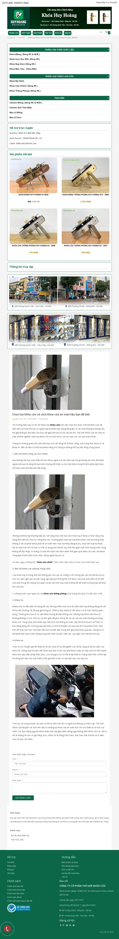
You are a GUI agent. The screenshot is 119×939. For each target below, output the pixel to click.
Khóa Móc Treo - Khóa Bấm (23, 69)
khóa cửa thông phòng (54, 593)
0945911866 (21, 2)
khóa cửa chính (44, 562)
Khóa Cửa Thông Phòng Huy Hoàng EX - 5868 (33, 245)
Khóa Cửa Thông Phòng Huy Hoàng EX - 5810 (85, 245)
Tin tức (48, 33)
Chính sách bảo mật (15, 886)
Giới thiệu (25, 33)
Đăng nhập (100, 2)
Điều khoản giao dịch (70, 866)
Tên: (15, 759)
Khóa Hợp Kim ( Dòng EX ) (23, 64)
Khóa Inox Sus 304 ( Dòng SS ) (25, 59)
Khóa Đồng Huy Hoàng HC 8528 (33, 194)
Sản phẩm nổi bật (21, 154)
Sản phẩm (37, 33)
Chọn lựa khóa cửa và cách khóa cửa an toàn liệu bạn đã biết (51, 414)
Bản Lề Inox (15, 117)
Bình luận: (17, 780)
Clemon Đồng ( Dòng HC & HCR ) (26, 102)
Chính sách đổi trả (14, 897)
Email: (16, 769)
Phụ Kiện (59, 98)
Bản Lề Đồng (16, 112)
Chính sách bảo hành (15, 894)
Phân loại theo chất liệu (59, 49)
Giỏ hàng (11, 873)
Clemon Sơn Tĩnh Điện (21, 107)
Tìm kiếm (10, 862)
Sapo (112, 932)
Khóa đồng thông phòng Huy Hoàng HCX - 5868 (85, 194)
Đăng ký (113, 2)
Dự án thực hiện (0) (20, 835)
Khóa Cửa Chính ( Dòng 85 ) (23, 86)
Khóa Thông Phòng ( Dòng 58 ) (25, 91)
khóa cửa (55, 424)
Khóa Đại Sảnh (17, 81)
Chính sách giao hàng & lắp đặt (19, 901)
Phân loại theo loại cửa (59, 76)
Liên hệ (68, 33)
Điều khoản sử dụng (70, 862)
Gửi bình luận (23, 797)
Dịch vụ (58, 33)
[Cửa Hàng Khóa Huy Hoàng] (59, 17)
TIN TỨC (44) (17, 839)
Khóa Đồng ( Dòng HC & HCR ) (25, 54)
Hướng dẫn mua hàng (70, 873)
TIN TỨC (21, 37)
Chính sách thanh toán (16, 890)
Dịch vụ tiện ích (68, 870)
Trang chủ (14, 33)
